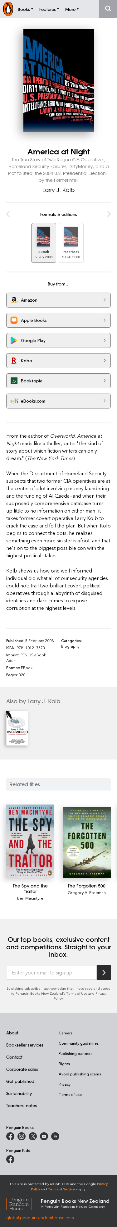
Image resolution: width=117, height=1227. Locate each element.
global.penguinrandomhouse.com (40, 1217)
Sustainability (19, 1093)
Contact (14, 1057)
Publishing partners (75, 1053)
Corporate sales (22, 1069)
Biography (70, 646)
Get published (20, 1081)
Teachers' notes (21, 1105)
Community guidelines (79, 1043)
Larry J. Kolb (58, 189)
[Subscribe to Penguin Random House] (104, 972)
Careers (65, 1033)
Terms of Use (76, 993)
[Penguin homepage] (8, 9)
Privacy (65, 1084)
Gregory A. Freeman (87, 892)
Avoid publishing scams (80, 1074)
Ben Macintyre (30, 898)
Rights (64, 1063)
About (12, 1032)
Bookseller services (24, 1044)
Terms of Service (61, 1189)
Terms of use (70, 1094)
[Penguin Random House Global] (23, 1203)
